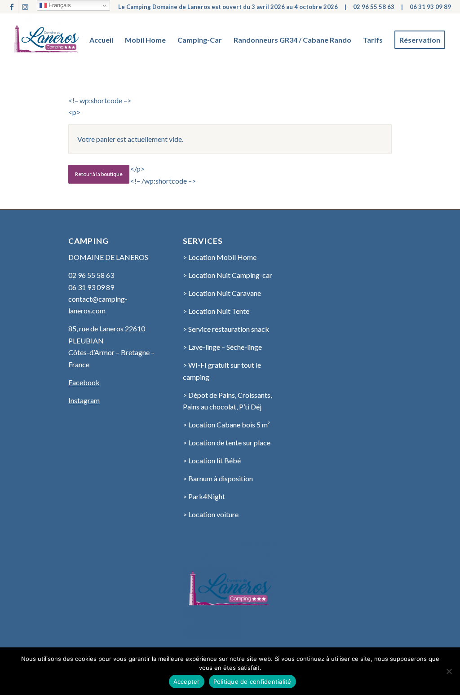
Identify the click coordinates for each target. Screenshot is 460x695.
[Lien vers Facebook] (11, 6)
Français (59, 5)
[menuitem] (101, 39)
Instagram (84, 400)
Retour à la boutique (99, 174)
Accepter (186, 681)
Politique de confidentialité (252, 681)
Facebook (84, 382)
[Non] (448, 671)
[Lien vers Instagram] (25, 6)
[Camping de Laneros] (46, 39)
